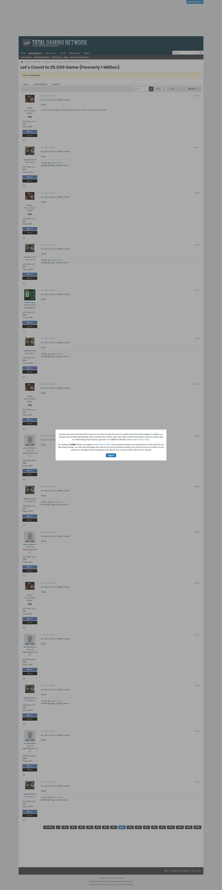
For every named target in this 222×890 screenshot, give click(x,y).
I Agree (111, 455)
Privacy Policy (143, 439)
